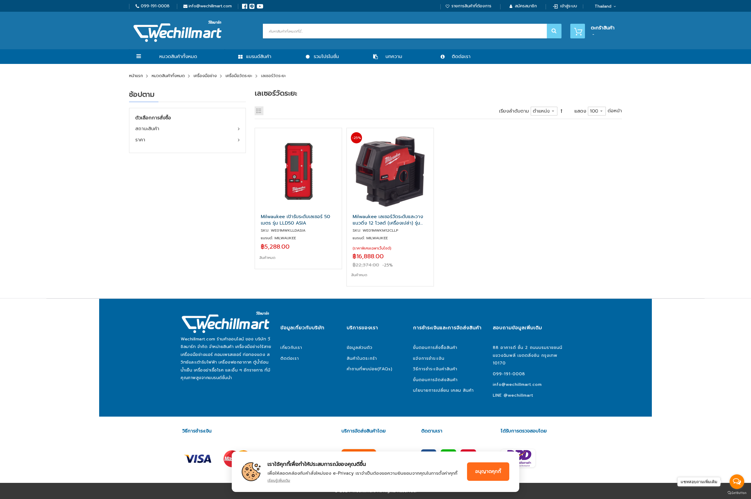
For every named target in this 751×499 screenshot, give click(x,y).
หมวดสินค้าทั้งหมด (178, 56)
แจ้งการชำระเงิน (428, 358)
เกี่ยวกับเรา (291, 347)
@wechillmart (518, 395)
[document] (375, 472)
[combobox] (411, 31)
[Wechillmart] (177, 31)
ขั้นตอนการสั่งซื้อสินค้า (435, 347)
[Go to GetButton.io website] (737, 493)
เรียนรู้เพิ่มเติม (279, 480)
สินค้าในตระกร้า (362, 358)
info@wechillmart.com (210, 6)
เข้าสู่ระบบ (568, 6)
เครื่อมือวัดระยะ (239, 76)
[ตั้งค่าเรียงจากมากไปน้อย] (561, 111)
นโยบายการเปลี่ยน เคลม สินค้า (443, 390)
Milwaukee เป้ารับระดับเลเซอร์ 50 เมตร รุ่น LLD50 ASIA (295, 219)
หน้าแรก (136, 76)
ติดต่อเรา (289, 358)
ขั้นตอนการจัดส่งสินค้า (435, 380)
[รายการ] (259, 110)
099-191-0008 (155, 6)
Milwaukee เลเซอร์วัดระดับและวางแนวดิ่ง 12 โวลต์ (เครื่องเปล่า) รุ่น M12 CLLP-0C (388, 219)
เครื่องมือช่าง (205, 76)
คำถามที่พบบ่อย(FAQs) (370, 369)
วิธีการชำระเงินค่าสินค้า (435, 369)
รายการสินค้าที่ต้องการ (471, 6)
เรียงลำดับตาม (514, 111)
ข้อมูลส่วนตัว (360, 347)
